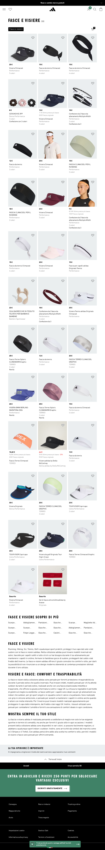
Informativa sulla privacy (18, 837)
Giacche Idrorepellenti (90, 633)
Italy (56, 846)
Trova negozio (43, 818)
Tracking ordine (74, 804)
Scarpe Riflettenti (73, 623)
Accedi (26, 766)
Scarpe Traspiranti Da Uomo (14, 628)
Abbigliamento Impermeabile (29, 623)
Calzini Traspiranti (58, 633)
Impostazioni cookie (16, 831)
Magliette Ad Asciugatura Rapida (89, 623)
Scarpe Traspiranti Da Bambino (14, 633)
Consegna (13, 804)
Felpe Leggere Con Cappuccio (29, 633)
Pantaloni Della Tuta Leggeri (43, 623)
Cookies (71, 831)
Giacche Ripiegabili (43, 633)
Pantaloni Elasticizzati (89, 628)
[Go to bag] (101, 9)
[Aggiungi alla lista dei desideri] (33, 38)
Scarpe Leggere (27, 628)
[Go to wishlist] (10, 9)
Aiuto (11, 818)
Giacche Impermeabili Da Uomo (60, 623)
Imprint (41, 811)
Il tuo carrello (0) (75, 766)
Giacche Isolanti (72, 633)
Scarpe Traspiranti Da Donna (14, 623)
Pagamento (72, 811)
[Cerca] (95, 9)
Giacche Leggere (42, 628)
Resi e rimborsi (44, 804)
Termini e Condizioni (46, 837)
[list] (48, 29)
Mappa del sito (14, 811)
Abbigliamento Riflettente (75, 628)
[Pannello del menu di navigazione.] (4, 9)
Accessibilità (73, 837)
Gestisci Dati (43, 831)
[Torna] (52, 10)
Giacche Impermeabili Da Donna (60, 628)
